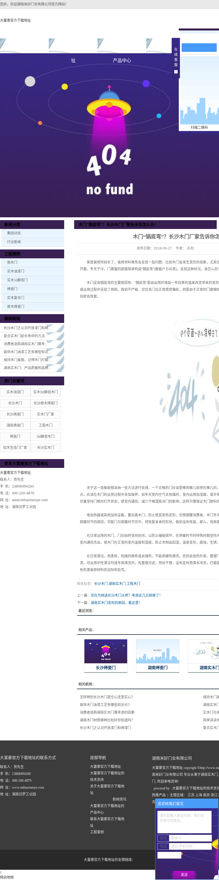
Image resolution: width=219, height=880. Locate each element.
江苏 (191, 795)
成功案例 (171, 45)
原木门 (12, 263)
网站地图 (7, 877)
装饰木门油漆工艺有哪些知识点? (105, 705)
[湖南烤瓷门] (157, 651)
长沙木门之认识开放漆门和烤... (27, 328)
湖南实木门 (117, 584)
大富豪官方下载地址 (15, 20)
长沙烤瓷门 (15, 414)
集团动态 (14, 233)
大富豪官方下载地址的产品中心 (122, 48)
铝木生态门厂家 (15, 448)
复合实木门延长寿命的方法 (24, 336)
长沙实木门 (45, 448)
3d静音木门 (45, 437)
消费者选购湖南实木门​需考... (25, 344)
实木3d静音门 (17, 280)
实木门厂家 (45, 414)
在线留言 (202, 37)
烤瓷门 (12, 289)
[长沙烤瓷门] (105, 651)
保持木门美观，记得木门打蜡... (27, 360)
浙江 (214, 795)
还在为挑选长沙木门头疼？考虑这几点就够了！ (127, 595)
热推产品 (159, 795)
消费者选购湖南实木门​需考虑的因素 (107, 713)
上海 (198, 795)
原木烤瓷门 (15, 307)
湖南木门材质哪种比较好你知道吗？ (107, 720)
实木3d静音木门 (45, 392)
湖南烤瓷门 (15, 425)
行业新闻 (14, 242)
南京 (206, 795)
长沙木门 (15, 403)
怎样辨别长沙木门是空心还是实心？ (107, 697)
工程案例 (97, 832)
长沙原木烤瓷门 (46, 403)
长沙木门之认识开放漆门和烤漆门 (105, 728)
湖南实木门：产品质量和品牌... (27, 368)
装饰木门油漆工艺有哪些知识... (27, 352)
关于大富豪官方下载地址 (73, 48)
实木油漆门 (15, 271)
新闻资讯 (119, 799)
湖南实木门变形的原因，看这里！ (116, 603)
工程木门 (45, 425)
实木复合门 (15, 298)
